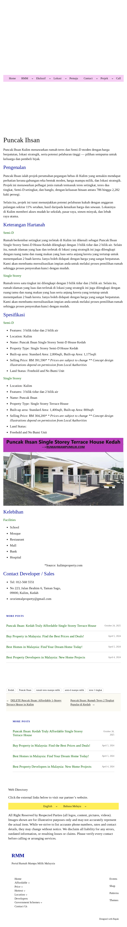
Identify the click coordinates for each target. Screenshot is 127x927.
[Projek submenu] (112, 78)
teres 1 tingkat (95, 690)
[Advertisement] (63, 44)
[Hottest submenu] (24, 891)
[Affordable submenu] (29, 883)
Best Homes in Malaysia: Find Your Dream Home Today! (44, 647)
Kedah (11, 690)
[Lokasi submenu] (66, 78)
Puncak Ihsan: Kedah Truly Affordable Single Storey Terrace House (51, 625)
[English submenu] (56, 806)
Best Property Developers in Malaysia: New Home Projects (45, 657)
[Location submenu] (26, 894)
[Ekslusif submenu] (50, 78)
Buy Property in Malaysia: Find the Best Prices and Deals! (45, 636)
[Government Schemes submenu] (41, 902)
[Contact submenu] (97, 78)
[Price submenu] (22, 887)
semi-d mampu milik (74, 690)
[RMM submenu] (32, 78)
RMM (18, 855)
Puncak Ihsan (25, 690)
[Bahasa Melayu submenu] (85, 806)
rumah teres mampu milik (48, 690)
